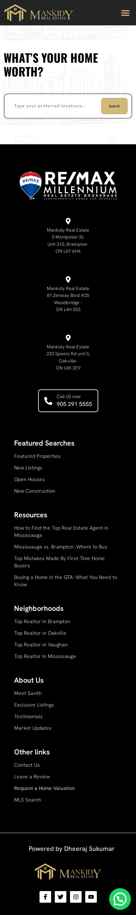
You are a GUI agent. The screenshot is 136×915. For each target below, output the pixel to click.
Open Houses (29, 479)
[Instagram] (76, 897)
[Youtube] (91, 897)
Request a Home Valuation (44, 788)
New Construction (34, 491)
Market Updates (32, 728)
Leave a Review (32, 776)
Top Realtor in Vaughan (41, 644)
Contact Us (27, 765)
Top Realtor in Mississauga (45, 656)
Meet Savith (28, 693)
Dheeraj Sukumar (89, 848)
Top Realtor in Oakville (40, 633)
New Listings (28, 467)
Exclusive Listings (34, 704)
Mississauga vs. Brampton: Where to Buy (60, 546)
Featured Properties (37, 456)
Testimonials (28, 716)
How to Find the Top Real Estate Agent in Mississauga (61, 531)
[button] (125, 13)
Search (114, 106)
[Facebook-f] (45, 897)
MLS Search (27, 799)
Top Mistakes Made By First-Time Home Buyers (59, 562)
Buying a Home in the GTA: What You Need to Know (65, 581)
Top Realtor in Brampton (42, 621)
